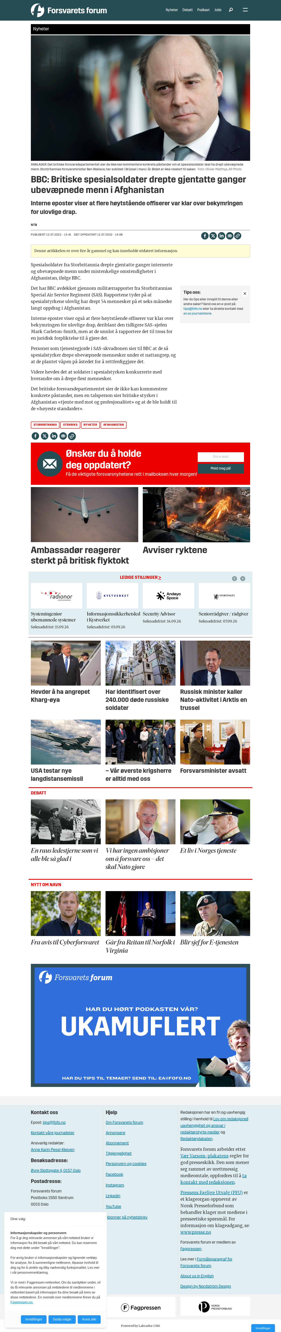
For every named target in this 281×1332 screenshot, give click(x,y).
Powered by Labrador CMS (140, 1326)
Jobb (217, 10)
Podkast (203, 10)
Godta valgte (62, 1319)
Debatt (187, 10)
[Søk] (231, 10)
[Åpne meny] (245, 10)
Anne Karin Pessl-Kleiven (52, 1150)
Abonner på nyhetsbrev (126, 1218)
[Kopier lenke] (237, 235)
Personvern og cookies (126, 1164)
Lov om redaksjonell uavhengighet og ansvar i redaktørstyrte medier (214, 1126)
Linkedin (113, 1196)
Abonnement (117, 1143)
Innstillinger (263, 1328)
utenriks (70, 424)
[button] (235, 578)
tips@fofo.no (192, 309)
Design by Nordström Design (205, 1287)
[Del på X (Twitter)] (213, 235)
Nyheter (172, 10)
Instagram (115, 1185)
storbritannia (45, 424)
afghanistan (113, 424)
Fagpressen (190, 1249)
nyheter (90, 424)
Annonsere (115, 1133)
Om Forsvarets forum (124, 1123)
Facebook (114, 1175)
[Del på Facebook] (205, 235)
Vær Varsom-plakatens (204, 1155)
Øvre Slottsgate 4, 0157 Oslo (56, 1171)
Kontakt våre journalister (52, 1133)
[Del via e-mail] (230, 235)
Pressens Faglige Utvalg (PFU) (211, 1192)
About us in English (197, 1276)
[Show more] (245, 293)
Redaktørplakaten (196, 1139)
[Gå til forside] (69, 10)
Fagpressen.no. (21, 1302)
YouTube (113, 1207)
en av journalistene (197, 313)
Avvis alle (89, 1319)
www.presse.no (195, 1232)
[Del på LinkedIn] (221, 235)
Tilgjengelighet (119, 1154)
